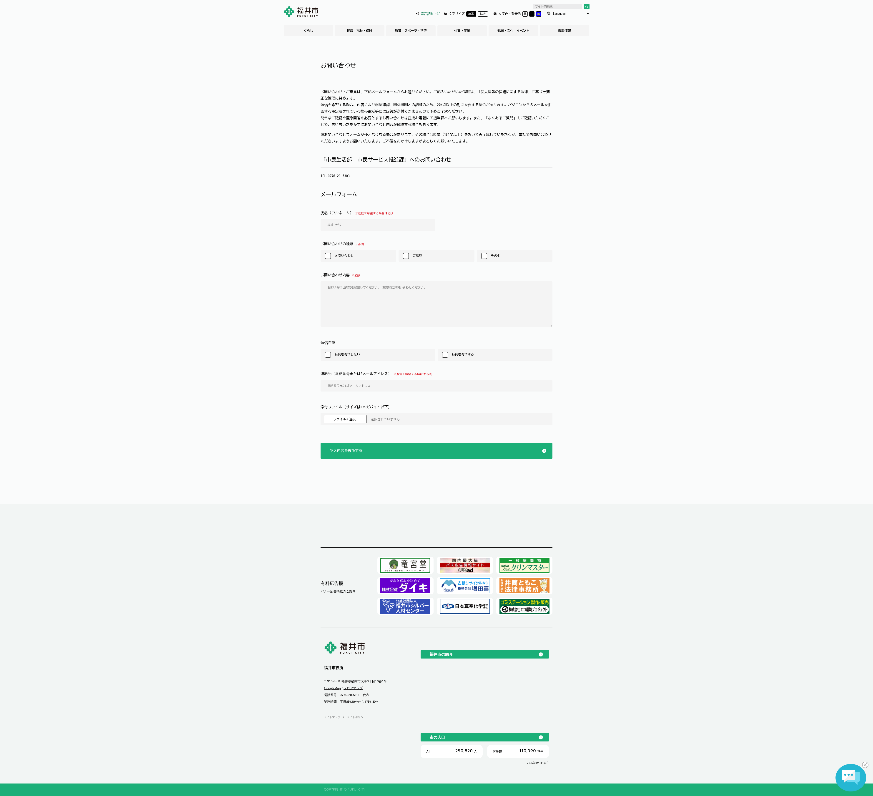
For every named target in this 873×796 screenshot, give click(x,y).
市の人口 (437, 737)
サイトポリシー (356, 717)
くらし (308, 30)
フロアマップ (353, 688)
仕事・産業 (462, 30)
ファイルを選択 (345, 419)
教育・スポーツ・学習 (411, 30)
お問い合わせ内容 (340, 275)
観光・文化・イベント (513, 30)
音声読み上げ (430, 13)
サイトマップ (332, 717)
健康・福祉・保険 (359, 30)
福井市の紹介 (441, 654)
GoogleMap (332, 688)
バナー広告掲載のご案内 (338, 591)
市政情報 (564, 30)
